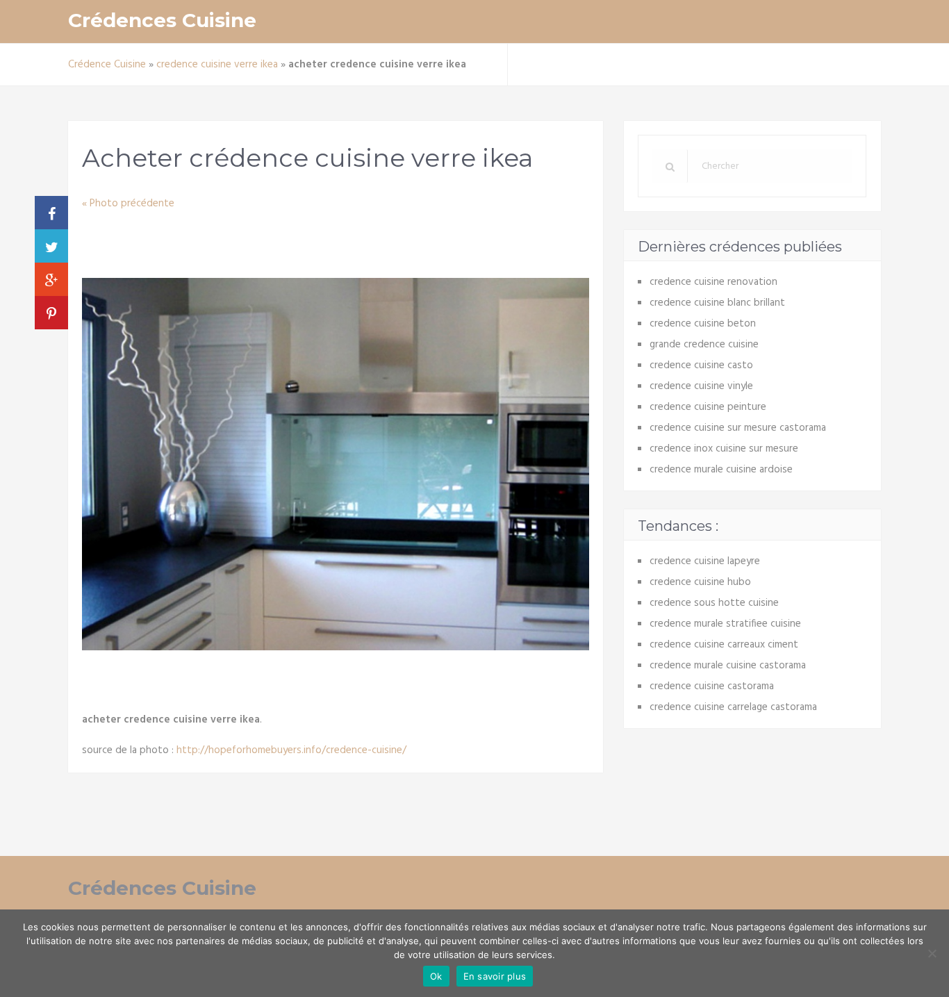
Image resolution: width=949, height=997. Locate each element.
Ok (436, 976)
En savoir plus (495, 976)
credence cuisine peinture (708, 407)
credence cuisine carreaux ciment (724, 644)
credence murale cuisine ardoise (721, 469)
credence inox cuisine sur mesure (724, 448)
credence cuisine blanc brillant (717, 303)
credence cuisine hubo (700, 582)
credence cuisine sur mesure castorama (738, 428)
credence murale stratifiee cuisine (725, 624)
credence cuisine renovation (713, 282)
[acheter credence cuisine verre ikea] (335, 647)
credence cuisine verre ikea (217, 64)
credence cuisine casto (701, 365)
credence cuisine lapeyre (705, 561)
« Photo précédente (128, 203)
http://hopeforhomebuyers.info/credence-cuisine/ (291, 750)
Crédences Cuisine (162, 20)
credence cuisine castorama (712, 686)
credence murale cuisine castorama (728, 665)
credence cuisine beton (703, 323)
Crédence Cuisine (107, 64)
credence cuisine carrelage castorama (733, 707)
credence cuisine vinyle (701, 386)
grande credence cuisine (704, 344)
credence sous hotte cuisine (714, 603)
